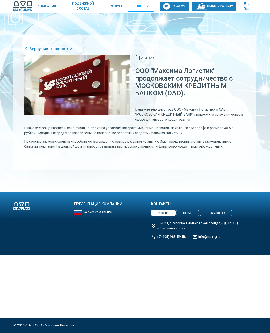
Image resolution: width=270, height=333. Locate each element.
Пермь (187, 212)
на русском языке (97, 212)
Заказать (179, 6)
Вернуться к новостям (50, 48)
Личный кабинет (220, 6)
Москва (163, 212)
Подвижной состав (83, 6)
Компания (47, 6)
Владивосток (216, 212)
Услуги (116, 6)
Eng (246, 4)
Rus (247, 9)
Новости (141, 6)
